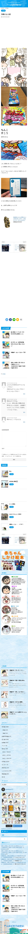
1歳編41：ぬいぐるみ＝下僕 (18, 352)
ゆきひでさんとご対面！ (15, 514)
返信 (24, 393)
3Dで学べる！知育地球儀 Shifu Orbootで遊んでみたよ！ (18, 344)
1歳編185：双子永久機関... (16, 702)
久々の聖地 (12, 504)
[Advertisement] (14, 32)
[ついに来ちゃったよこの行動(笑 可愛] (23, 814)
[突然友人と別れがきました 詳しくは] (4, 808)
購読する (6, 831)
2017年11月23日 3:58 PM (12, 417)
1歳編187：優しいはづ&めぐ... (17, 692)
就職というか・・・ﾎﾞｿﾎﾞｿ (16, 524)
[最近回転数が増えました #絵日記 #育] (4, 821)
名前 (3, 448)
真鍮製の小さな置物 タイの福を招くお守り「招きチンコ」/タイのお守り (19, 218)
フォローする (18, 825)
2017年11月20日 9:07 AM (12, 383)
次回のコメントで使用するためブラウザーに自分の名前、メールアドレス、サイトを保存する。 (14, 455)
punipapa (3, 849)
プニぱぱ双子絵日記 (14, 5)
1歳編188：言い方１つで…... (16, 670)
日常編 (4, 373)
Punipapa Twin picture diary (14, 929)
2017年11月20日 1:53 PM (12, 399)
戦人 (10, 471)
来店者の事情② (13, 481)
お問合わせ (14, 922)
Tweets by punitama (6, 828)
